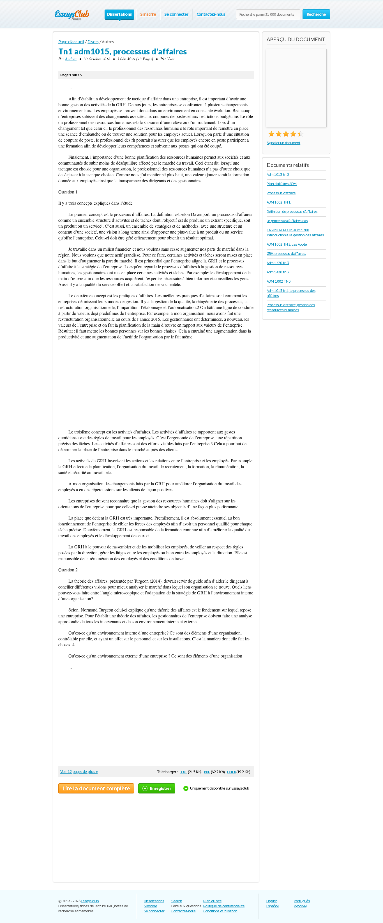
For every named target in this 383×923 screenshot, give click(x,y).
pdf (207, 771)
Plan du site (212, 901)
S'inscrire (148, 14)
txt (183, 771)
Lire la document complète (96, 788)
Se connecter (176, 14)
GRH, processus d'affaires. (286, 253)
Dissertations (154, 901)
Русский (300, 906)
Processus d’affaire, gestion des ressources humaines (291, 307)
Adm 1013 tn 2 (278, 174)
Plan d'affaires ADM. (282, 183)
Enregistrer (160, 788)
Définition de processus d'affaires (292, 211)
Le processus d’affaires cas (287, 220)
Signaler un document (283, 142)
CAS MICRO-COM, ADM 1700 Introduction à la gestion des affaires (295, 232)
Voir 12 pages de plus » (79, 771)
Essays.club (90, 901)
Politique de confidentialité (223, 906)
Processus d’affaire (281, 193)
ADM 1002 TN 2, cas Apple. (287, 244)
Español (272, 906)
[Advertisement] (156, 384)
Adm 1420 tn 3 (278, 262)
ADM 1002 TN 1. (279, 202)
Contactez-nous (211, 14)
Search (176, 901)
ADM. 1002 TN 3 (279, 281)
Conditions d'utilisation (220, 911)
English (271, 901)
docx (231, 771)
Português (302, 901)
